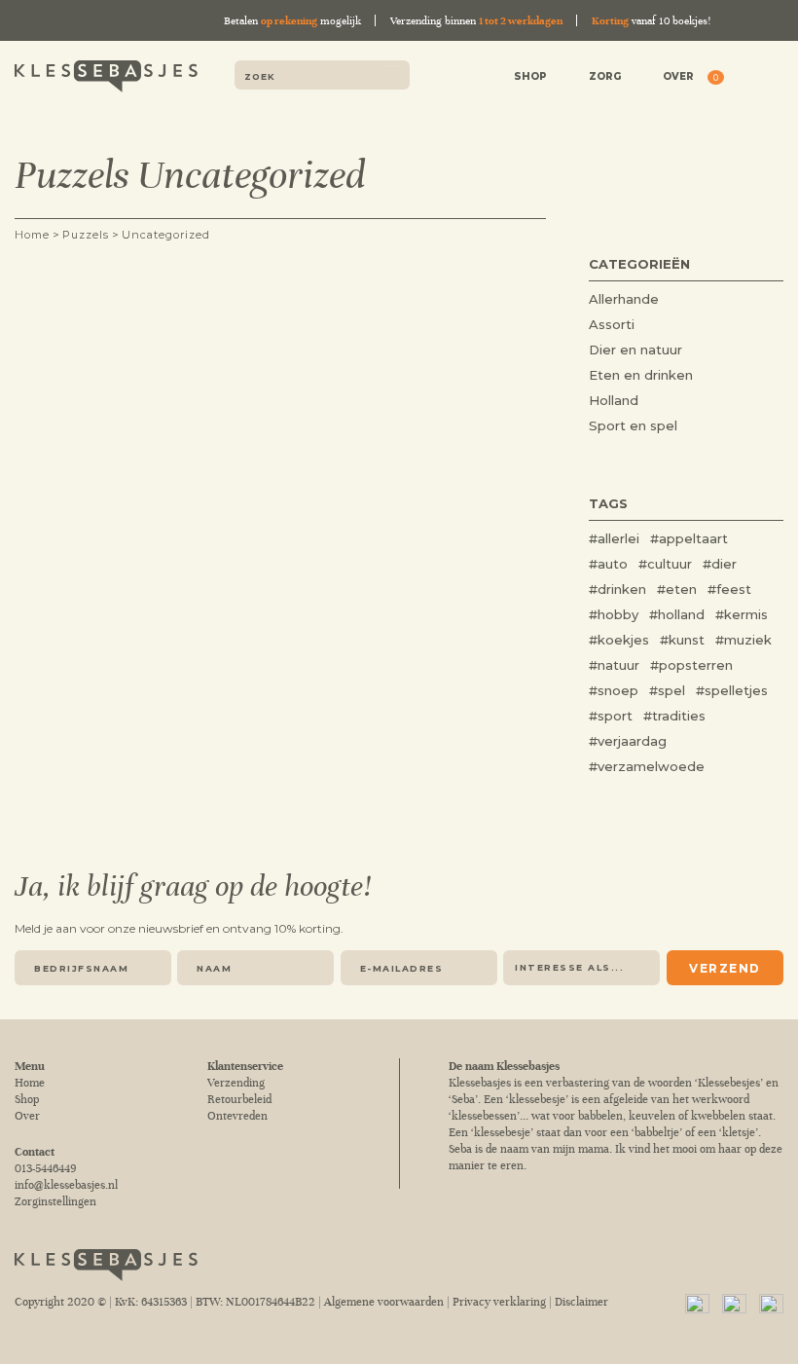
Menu (769, 78)
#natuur (614, 665)
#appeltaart (689, 538)
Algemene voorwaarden (384, 1302)
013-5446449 (45, 1168)
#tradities (674, 715)
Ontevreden (237, 1116)
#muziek (743, 639)
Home (30, 1083)
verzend (725, 968)
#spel (667, 690)
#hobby (613, 614)
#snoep (613, 690)
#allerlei (614, 538)
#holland (677, 614)
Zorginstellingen (55, 1202)
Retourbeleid (239, 1099)
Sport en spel (633, 425)
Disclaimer (581, 1302)
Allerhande (624, 299)
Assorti (612, 324)
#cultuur (665, 563)
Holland (613, 400)
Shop (530, 76)
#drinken (617, 589)
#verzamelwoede (647, 766)
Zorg (605, 76)
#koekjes (619, 639)
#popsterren (691, 665)
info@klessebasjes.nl (66, 1185)
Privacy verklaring (499, 1302)
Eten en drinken (641, 375)
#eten (677, 589)
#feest (729, 589)
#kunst (682, 639)
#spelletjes (732, 690)
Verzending (236, 1083)
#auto (608, 563)
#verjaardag (628, 741)
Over (678, 76)
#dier (720, 563)
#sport (611, 715)
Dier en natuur (635, 349)
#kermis (741, 614)
